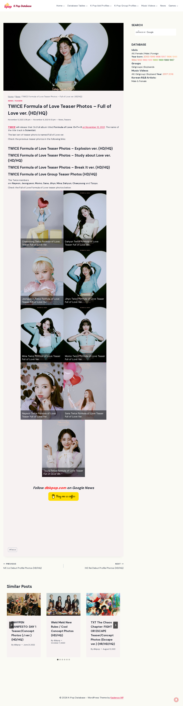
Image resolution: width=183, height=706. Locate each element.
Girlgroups (137, 66)
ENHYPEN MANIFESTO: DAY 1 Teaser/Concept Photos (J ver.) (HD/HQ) (23, 630)
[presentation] (24, 604)
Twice (12, 549)
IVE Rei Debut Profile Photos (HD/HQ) (104, 566)
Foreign (155, 53)
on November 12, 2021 (93, 127)
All (133, 53)
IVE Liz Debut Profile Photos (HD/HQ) (22, 566)
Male (146, 53)
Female (139, 53)
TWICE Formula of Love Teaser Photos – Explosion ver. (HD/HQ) (60, 148)
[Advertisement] (63, 524)
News (163, 5)
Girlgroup (140, 74)
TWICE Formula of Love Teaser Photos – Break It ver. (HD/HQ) (59, 167)
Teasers (18, 101)
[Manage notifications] (176, 699)
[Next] (115, 625)
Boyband (151, 74)
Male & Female (139, 81)
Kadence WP (117, 697)
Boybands (149, 66)
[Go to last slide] (11, 625)
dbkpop (17, 645)
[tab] (57, 659)
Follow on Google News (63, 488)
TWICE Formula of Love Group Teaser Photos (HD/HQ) (52, 174)
